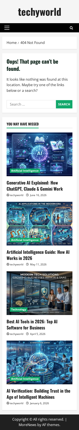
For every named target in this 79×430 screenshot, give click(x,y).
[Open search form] (71, 28)
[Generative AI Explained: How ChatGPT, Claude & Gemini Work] (39, 154)
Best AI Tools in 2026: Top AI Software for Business (32, 324)
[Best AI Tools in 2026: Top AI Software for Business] (39, 293)
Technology (18, 309)
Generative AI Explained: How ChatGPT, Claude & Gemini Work (35, 185)
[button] (7, 27)
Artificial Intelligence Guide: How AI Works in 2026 (38, 255)
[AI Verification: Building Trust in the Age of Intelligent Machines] (39, 362)
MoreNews (27, 424)
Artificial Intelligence (25, 170)
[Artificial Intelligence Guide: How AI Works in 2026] (39, 223)
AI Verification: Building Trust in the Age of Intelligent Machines (38, 393)
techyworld (39, 11)
